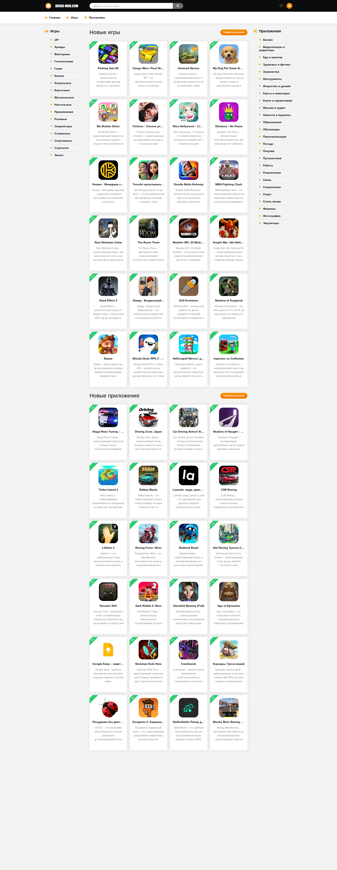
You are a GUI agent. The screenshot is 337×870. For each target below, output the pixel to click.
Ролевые (60, 119)
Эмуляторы (271, 223)
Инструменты (272, 78)
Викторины (62, 54)
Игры (74, 17)
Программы (97, 17)
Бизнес (268, 39)
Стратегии (61, 147)
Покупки (268, 151)
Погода (268, 143)
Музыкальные (64, 97)
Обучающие (271, 129)
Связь (267, 179)
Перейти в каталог (234, 32)
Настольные (63, 104)
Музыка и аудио (274, 107)
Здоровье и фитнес (276, 64)
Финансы (269, 208)
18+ (56, 39)
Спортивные (63, 140)
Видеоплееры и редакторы (272, 48)
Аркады (59, 47)
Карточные (62, 90)
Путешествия (272, 158)
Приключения (63, 111)
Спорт (267, 194)
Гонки (58, 68)
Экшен (58, 155)
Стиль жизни (272, 201)
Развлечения (272, 172)
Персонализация (274, 136)
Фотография (271, 215)
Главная (54, 17)
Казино (59, 75)
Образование (272, 122)
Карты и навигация (276, 93)
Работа (268, 165)
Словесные (62, 133)
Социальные (272, 187)
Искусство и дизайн (277, 86)
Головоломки (63, 61)
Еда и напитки (272, 57)
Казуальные (62, 83)
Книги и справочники (277, 100)
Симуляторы (63, 126)
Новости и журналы (277, 115)
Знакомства (271, 71)
